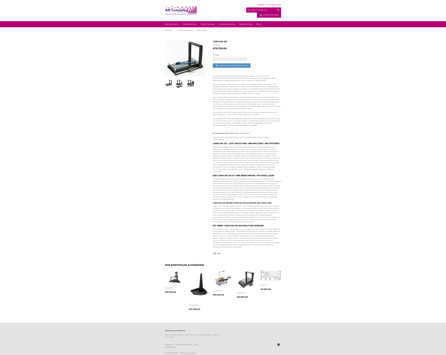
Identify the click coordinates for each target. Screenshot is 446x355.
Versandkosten (170, 347)
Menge (216, 55)
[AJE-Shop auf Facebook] (278, 345)
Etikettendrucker (190, 24)
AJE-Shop (174, 353)
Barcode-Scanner (172, 24)
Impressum (169, 345)
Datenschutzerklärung (183, 345)
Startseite (168, 30)
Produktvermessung (226, 24)
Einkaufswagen (271, 15)
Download (244, 133)
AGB (196, 345)
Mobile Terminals (207, 24)
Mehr (258, 24)
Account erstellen (275, 4)
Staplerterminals (245, 24)
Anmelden (260, 4)
